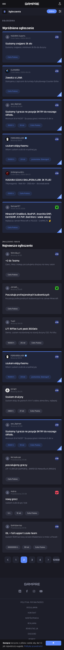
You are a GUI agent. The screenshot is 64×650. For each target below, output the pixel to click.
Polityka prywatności (32, 602)
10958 (56, 560)
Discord (32, 634)
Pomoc (32, 639)
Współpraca (32, 618)
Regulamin (32, 607)
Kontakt (32, 612)
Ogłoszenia (8, 21)
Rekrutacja (32, 628)
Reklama (32, 623)
